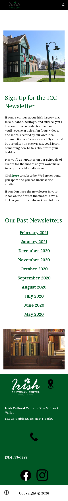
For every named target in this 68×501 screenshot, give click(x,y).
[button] (4, 5)
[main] (34, 102)
